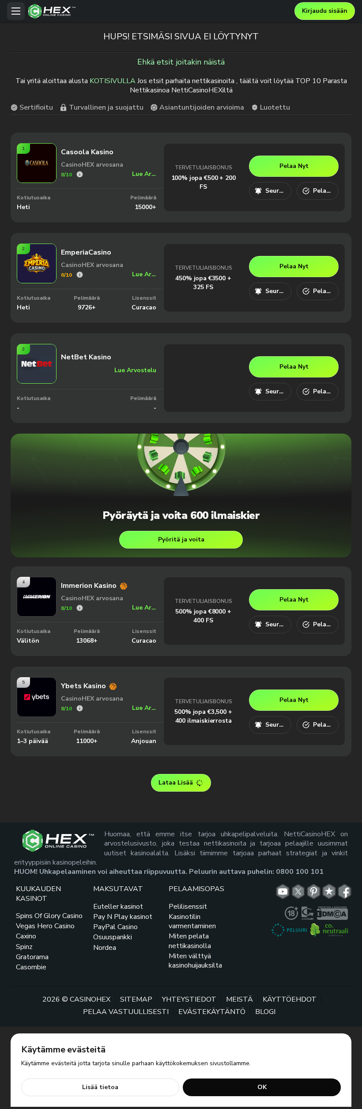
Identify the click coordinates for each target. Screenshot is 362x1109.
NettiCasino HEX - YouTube (283, 891)
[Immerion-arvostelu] (79, 608)
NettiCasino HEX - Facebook (344, 891)
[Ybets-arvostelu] (79, 708)
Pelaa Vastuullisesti (126, 1012)
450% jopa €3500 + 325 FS (203, 282)
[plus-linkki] (291, 913)
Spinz (24, 947)
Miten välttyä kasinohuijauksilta (195, 960)
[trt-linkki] (329, 891)
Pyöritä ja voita (181, 539)
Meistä (239, 999)
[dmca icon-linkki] (332, 913)
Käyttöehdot (290, 999)
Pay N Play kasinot (122, 917)
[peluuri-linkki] (289, 930)
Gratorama (32, 957)
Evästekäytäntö (211, 1012)
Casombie (31, 967)
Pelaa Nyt (294, 166)
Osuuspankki (112, 937)
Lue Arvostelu (144, 174)
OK (262, 1087)
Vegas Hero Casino (45, 926)
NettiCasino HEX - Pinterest (314, 891)
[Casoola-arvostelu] (79, 174)
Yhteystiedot (189, 999)
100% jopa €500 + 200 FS (203, 182)
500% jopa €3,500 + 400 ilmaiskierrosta (203, 716)
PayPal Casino (115, 927)
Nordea (104, 948)
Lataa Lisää (175, 782)
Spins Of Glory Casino (49, 916)
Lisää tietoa (100, 1087)
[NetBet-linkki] (36, 381)
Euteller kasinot (118, 906)
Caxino (26, 936)
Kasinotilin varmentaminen (192, 921)
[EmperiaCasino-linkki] (36, 281)
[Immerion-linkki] (36, 614)
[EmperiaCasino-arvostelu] (79, 275)
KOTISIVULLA (113, 81)
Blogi (265, 1012)
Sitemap (136, 999)
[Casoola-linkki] (36, 180)
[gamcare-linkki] (307, 913)
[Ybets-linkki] (36, 714)
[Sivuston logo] (159, 11)
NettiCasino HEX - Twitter (298, 891)
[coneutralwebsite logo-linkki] (329, 930)
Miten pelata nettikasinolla (190, 940)
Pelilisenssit (188, 906)
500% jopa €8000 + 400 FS (203, 616)
